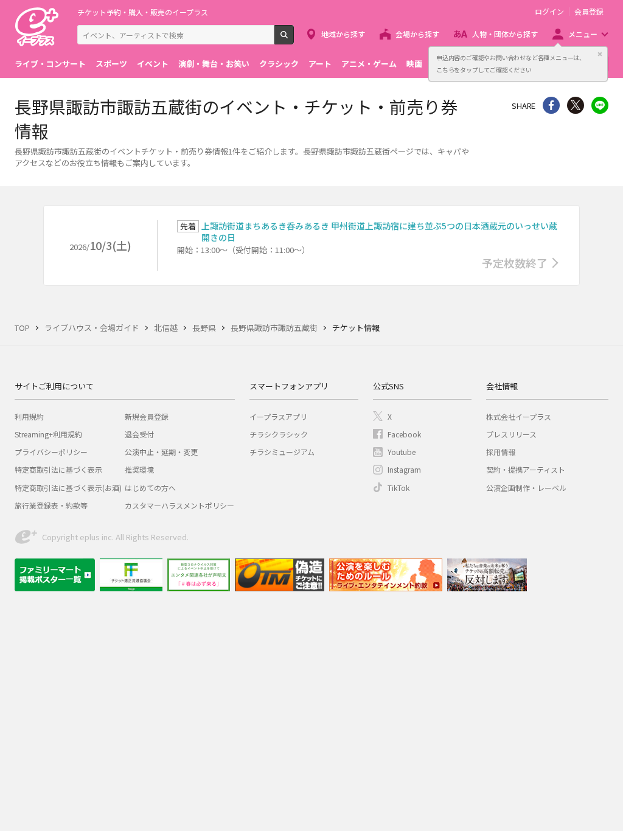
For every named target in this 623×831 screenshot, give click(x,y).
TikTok (398, 487)
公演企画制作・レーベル (526, 487)
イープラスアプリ (278, 416)
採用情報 (500, 452)
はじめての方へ (150, 487)
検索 (293, 39)
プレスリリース (511, 434)
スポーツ (111, 63)
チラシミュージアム (282, 452)
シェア (551, 105)
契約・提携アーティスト (525, 469)
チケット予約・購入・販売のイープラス (142, 12)
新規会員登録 (147, 416)
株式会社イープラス (518, 416)
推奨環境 (139, 469)
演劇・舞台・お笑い (213, 63)
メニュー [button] (582, 34)
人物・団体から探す (505, 34)
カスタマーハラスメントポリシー (179, 505)
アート (320, 63)
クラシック (279, 63)
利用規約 (29, 416)
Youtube (402, 452)
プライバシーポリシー (51, 452)
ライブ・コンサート (50, 63)
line (599, 105)
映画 (414, 63)
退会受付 (139, 434)
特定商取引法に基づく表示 (58, 469)
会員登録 (589, 11)
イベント (153, 63)
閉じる (600, 54)
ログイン (549, 11)
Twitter (575, 105)
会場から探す (417, 34)
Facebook (404, 434)
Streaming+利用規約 (48, 434)
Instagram (404, 469)
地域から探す (343, 34)
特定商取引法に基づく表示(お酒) (68, 487)
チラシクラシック (278, 434)
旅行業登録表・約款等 (51, 505)
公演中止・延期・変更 (161, 452)
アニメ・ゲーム (369, 63)
